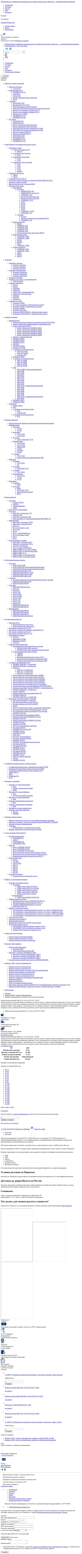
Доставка (8, 7)
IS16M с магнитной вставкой (23, 788)
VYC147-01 (17, 88)
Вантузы (12, 845)
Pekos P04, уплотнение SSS (22, 542)
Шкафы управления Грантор (18, 908)
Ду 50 (7, 1078)
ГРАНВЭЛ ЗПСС (19, 340)
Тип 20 (15, 812)
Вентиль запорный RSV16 (22, 132)
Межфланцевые (14, 321)
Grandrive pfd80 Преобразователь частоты (27, 904)
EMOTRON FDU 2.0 (20, 906)
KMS (10, 774)
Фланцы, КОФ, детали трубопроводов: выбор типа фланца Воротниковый (30, 1440)
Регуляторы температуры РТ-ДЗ (20, 632)
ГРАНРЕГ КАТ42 (19, 740)
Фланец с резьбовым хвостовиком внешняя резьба (26, 977)
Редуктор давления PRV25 (22, 737)
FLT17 (23, 202)
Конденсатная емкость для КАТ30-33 (25, 702)
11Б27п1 (15, 504)
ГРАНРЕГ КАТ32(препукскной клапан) (26, 742)
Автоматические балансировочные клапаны (28, 646)
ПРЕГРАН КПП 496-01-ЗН (22, 576)
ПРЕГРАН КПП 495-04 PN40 (23, 616)
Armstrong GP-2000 (19, 724)
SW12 (19, 155)
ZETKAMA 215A (19, 137)
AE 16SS (16, 861)
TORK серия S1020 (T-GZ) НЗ (27, 890)
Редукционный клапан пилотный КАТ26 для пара (30, 711)
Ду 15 (7, 1069)
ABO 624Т (20, 382)
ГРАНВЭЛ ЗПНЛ (19, 346)
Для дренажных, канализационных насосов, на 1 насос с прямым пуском (38, 910)
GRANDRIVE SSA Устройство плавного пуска (29, 928)
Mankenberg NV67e (19, 641)
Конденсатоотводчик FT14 (30, 197)
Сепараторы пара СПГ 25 (17, 178)
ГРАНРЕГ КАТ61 (19, 722)
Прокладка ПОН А (15, 979)
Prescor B (16, 589)
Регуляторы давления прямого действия (22, 699)
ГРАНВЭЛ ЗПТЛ (18, 342)
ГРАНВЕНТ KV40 (19, 117)
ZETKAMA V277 (23, 468)
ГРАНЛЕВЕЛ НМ (19, 843)
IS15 (14, 794)
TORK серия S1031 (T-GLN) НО (28, 888)
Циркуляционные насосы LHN (23, 951)
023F (18, 411)
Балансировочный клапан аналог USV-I (30, 657)
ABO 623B (20, 377)
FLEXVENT (17, 863)
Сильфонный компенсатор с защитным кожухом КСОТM (28, 767)
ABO (14, 368)
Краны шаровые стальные (18, 540)
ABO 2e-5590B (22, 360)
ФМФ (15, 790)
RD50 (19, 485)
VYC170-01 (21, 434)
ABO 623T (20, 378)
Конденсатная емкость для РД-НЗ (24, 700)
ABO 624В (20, 380)
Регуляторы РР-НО (19, 751)
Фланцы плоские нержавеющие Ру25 (21, 976)
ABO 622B (20, 373)
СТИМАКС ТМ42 (23, 245)
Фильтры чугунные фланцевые (19, 785)
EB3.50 (15, 869)
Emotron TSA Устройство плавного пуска (27, 930)
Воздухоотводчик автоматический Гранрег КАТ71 (30, 854)
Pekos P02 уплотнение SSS (22, 517)
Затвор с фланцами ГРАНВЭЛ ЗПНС (29, 335)
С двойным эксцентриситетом (23, 358)
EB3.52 (15, 871)
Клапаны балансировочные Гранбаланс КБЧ (32, 661)
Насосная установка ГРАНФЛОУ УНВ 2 (26, 954)
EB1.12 (15, 865)
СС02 (19, 159)
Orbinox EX (17, 299)
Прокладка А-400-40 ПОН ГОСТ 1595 (18, 1405)
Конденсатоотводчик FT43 (30, 198)
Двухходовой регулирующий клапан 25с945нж (29, 682)
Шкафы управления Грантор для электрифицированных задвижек (31, 820)
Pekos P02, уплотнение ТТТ (22, 513)
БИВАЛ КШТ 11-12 (19, 553)
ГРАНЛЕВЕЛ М (18, 842)
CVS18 (19, 430)
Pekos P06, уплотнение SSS (22, 524)
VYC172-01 (21, 436)
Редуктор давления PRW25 (22, 738)
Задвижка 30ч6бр (19, 308)
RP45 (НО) (16, 735)
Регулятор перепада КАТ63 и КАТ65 (25, 704)
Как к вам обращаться (8, 1518)
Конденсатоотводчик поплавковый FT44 (35, 218)
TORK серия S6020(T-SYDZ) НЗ (28, 897)
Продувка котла (14, 623)
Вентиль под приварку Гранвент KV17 (26, 112)
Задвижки (12, 826)
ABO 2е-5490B (22, 362)
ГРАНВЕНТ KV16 (19, 141)
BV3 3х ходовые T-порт (21, 535)
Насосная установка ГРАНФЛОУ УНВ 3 (26, 956)
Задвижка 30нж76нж (20, 276)
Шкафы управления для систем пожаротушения (25, 829)
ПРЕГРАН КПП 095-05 (21, 607)
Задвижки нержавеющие (17, 270)
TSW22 (19, 254)
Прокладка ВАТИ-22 (16, 981)
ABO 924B (20, 387)
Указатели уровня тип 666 (18, 182)
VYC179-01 (21, 463)
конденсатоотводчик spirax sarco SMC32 (30, 233)
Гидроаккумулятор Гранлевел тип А (25, 876)
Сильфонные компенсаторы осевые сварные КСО (26, 770)
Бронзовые (16, 432)
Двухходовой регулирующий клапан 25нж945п (29, 679)
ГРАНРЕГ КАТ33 (19, 747)
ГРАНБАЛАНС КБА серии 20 (27, 648)
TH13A (19, 256)
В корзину (9, 1384)
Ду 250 (7, 1091)
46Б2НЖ (16, 813)
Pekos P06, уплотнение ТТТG (23, 522)
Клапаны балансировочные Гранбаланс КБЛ (32, 659)
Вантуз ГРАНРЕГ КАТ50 (21, 847)
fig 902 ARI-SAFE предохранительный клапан (28, 569)
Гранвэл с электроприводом (22, 337)
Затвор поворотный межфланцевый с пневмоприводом (32, 324)
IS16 (14, 786)
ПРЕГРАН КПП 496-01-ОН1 (22, 574)
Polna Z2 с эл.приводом (25, 670)
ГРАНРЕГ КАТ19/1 (19, 713)
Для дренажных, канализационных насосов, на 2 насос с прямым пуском (38, 912)
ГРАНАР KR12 (18, 281)
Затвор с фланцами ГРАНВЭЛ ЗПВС (29, 330)
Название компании (7, 1528)
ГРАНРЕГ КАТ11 (19, 731)
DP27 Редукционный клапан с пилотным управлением (31, 708)
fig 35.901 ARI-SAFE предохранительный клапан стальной (33, 580)
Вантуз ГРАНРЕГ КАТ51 (21, 849)
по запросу (4, 1111)
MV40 (15, 99)
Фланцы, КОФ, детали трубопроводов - (18, 995)
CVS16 (19, 429)
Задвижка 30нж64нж (20, 274)
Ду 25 (7, 1073)
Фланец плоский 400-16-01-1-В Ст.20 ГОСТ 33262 (22, 1413)
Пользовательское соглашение (19, 1500)
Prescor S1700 (17, 596)
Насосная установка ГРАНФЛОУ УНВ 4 (26, 958)
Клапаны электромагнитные (18, 883)
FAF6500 (16, 297)
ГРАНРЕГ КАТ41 (19, 755)
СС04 (19, 169)
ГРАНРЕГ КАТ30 (19, 760)
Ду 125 (7, 1086)
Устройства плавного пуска (18, 924)
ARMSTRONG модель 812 (30, 193)
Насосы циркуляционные (17, 947)
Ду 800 (7, 1104)
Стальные (12, 101)
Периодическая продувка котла (23, 626)
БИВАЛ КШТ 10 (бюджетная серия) (25, 551)
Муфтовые (12, 459)
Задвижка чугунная (15, 301)
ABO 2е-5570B (22, 364)
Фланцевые (13, 404)
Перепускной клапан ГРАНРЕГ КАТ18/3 (27, 720)
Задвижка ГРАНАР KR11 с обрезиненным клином (30, 314)
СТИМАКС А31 (26, 220)
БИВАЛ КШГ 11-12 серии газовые (24, 549)
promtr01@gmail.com (8, 22)
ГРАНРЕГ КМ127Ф (19, 695)
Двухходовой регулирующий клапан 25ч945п (28, 675)
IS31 (14, 803)
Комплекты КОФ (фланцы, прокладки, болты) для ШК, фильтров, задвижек (35, 986)
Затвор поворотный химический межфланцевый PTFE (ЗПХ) (34, 322)
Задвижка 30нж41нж (20, 272)
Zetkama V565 (17, 515)
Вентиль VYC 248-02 (20, 114)
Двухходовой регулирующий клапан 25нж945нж (29, 684)
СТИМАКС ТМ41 (23, 236)
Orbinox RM (21, 447)
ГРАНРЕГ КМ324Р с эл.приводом (24, 664)
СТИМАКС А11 (26, 213)
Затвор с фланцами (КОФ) (22, 326)
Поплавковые (17, 188)
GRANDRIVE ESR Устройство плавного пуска (29, 926)
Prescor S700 (17, 598)
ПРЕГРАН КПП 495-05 (21, 605)
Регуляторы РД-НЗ (19, 744)
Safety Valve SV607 (19, 565)
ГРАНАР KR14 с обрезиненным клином (26, 828)
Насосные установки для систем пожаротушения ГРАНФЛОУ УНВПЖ (33, 822)
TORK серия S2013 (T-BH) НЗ (27, 892)
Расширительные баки (16, 836)
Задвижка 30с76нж (19, 268)
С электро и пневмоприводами (19, 662)
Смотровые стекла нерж (21, 157)
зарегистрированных (21, 1114)
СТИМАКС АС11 (27, 200)
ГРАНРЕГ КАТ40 (19, 733)
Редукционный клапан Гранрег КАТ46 (26, 715)
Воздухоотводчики (15, 858)
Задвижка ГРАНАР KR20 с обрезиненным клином (30, 312)
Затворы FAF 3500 (19, 348)
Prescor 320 (16, 592)
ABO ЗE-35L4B (22, 351)
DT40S (19, 240)
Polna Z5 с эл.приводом (25, 673)
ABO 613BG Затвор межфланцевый (29, 369)
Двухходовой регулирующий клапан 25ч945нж (29, 680)
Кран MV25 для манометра (18, 510)
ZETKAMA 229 (18, 123)
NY (18, 465)
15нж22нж (16, 94)
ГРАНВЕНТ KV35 (19, 92)
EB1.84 (15, 872)
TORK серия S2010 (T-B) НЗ (26, 894)
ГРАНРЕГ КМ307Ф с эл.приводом (24, 690)
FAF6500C (16, 288)
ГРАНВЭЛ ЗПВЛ (18, 357)
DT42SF (19, 242)
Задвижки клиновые (16, 278)
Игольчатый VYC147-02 (21, 105)
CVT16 (19, 477)
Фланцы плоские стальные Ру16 (20, 967)
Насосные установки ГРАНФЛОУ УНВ (22, 952)
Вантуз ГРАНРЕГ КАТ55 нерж (23, 851)
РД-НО (15, 758)
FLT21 (23, 206)
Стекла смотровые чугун (21, 150)
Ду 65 (7, 1080)
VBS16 (15, 177)
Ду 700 (7, 1102)
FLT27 (23, 209)
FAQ (6, 10)
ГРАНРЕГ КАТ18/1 (19, 718)
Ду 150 (7, 1087)
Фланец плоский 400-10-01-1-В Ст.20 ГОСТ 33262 (22, 1387)
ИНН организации (7, 1524)
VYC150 (16, 643)
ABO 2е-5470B (22, 366)
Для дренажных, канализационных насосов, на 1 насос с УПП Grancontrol (38, 914)
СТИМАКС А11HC (27, 211)
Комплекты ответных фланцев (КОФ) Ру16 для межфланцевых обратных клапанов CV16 (39, 985)
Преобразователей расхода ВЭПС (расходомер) (25, 923)
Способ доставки (6, 1530)
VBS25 (15, 175)
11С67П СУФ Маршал (20, 546)
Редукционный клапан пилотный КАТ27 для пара (30, 709)
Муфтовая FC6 (14, 776)
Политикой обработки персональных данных (51, 1512)
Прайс (11, 1495)
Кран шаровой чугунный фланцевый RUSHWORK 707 (32, 519)
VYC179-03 (21, 476)
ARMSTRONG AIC (27, 191)
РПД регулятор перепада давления (24, 726)
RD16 (19, 494)
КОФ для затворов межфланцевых (20, 983)
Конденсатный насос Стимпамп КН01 (22, 184)
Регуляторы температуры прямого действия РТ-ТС (26, 630)
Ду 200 (7, 1089)
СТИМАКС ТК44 (23, 251)
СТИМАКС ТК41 (23, 249)
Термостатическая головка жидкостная (22, 940)
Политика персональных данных (20, 1498)
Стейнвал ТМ (21, 355)
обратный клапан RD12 (25, 492)
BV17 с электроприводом (21, 533)
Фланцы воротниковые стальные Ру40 (22, 972)
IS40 (14, 799)
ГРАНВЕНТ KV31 (19, 139)
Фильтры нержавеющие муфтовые (20, 804)
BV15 (15, 537)
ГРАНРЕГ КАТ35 (19, 749)
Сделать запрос (10, 26)
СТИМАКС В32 (22, 227)
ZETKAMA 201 (18, 121)
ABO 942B (20, 389)
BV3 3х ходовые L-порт (21, 528)
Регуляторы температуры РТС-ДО (20, 633)
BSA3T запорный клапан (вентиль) (25, 107)
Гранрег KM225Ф (19, 691)
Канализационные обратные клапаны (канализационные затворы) (31, 423)
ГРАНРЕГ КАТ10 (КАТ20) (22, 729)
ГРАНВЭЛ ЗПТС (18, 400)
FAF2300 (20, 450)
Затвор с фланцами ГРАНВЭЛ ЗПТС (29, 328)
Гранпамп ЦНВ (18, 949)
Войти (7, 28)
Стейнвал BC (21, 413)
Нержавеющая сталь (16, 90)
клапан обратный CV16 (25, 439)
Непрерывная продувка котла (23, 624)
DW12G (19, 151)
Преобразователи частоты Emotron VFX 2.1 (27, 903)
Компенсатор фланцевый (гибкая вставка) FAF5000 (26, 769)
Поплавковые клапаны (16, 635)
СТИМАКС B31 (22, 225)
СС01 (19, 164)
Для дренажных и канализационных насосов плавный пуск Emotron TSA (38, 915)
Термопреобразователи (16, 921)
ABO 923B (20, 384)
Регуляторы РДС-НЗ (20, 746)
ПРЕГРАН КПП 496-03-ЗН (22, 581)
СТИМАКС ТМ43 (23, 238)
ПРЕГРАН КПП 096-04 (21, 610)
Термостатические (19, 247)
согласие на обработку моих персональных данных (50, 1547)
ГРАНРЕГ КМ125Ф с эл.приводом (24, 697)
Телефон (4, 1522)
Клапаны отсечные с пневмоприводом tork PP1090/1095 (32, 686)
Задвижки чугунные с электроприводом (22, 279)
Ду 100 (7, 1084)
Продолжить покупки (8, 41)
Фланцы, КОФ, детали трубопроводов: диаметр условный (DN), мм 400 (29, 1438)
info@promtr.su (10, 46)
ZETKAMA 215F (18, 103)
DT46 (19, 244)
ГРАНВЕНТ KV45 (19, 116)
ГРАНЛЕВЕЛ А (18, 838)
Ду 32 (7, 1075)
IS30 (14, 806)
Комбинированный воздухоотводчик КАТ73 (28, 856)
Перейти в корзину (22, 41)
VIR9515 (20, 655)
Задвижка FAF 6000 (19, 310)
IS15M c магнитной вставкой (23, 795)
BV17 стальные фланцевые (22, 548)
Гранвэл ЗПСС (18, 405)
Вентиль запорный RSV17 (22, 134)
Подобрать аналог (7, 1035)
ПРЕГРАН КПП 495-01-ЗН (22, 571)
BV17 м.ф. (16, 529)
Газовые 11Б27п (18, 502)
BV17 (15, 538)
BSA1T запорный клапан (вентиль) (25, 125)
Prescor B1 (16, 590)
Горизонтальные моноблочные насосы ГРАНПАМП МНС (29, 960)
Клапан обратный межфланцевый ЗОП (30, 458)
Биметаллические (19, 222)
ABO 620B (20, 371)
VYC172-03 (21, 445)
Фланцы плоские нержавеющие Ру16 (21, 974)
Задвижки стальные (15, 263)
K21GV (15, 285)
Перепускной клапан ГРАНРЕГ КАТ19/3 (27, 717)
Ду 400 (7, 1097)
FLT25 (23, 207)
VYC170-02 (21, 456)
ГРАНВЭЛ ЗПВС (19, 402)
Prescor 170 (16, 601)
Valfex (15, 508)
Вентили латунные (15, 87)
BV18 (15, 531)
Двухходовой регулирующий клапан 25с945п (28, 677)
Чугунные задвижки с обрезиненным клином (28, 305)
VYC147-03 (17, 96)
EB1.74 (15, 867)
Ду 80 (7, 1082)
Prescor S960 (17, 594)
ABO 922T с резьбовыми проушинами (30, 396)
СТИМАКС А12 (26, 195)
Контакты (8, 12)
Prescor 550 (16, 603)
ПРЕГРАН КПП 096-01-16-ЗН (23, 572)
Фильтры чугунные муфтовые (19, 792)
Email (3, 1520)
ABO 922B (20, 398)
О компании (9, 5)
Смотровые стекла (15, 148)
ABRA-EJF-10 (13, 772)
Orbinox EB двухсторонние (22, 294)
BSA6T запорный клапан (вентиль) (25, 98)
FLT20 (23, 204)
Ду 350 (7, 1095)
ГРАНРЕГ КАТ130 (19, 753)
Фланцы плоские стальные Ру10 (20, 968)
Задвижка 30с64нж (19, 267)
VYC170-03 (21, 443)
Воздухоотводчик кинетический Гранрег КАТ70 (29, 852)
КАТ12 (15, 860)
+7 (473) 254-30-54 (21, 46)
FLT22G (23, 216)
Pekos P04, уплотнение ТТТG (23, 544)
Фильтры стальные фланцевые (19, 797)
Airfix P (15, 840)
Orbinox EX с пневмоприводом (23, 292)
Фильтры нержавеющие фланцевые (21, 801)
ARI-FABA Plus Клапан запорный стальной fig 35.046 (31, 108)
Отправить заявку (7, 1486)
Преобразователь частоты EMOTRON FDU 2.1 (29, 901)
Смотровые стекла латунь (21, 153)
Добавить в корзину (8, 1120)
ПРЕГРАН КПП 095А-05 (21, 587)
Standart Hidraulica (19, 506)
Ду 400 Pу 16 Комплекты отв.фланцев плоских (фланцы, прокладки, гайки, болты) (33, 1422)
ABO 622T (20, 375)
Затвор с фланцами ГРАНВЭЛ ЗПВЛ (29, 331)
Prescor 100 (16, 600)
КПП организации (7, 1526)
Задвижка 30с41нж (19, 265)
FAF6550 (16, 296)
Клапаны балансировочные (18, 644)
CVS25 (19, 479)
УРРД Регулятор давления (22, 756)
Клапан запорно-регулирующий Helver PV (27, 693)
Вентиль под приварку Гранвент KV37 (26, 110)
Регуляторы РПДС (19, 727)
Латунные (16, 427)
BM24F (19, 224)
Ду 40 (7, 1077)
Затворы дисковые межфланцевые (20, 824)
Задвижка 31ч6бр (19, 303)
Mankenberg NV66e (19, 639)
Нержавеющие (18, 441)
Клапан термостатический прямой (20, 937)
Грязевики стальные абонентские (20, 808)
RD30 (19, 488)
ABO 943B (20, 391)
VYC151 (16, 637)
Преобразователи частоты (17, 899)
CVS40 (19, 452)
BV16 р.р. (16, 526)
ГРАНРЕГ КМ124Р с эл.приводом (24, 666)
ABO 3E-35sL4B (22, 353)
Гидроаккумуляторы (16, 874)
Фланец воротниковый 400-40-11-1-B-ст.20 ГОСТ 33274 (24, 1396)
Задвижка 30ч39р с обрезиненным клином (27, 306)
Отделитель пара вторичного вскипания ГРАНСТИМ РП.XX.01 (31, 180)
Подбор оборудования (12, 72)
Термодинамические (20, 235)
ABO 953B (20, 395)
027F (18, 416)
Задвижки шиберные (16, 283)
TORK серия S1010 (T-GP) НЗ (27, 886)
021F (14, 407)
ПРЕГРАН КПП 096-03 (21, 583)
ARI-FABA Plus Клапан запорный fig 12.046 (28, 128)
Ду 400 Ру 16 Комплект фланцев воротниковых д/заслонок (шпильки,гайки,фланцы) (34, 1375)
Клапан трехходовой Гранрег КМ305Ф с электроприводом (33, 688)
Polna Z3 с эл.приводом (25, 671)
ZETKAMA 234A (19, 135)
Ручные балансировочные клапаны (25, 652)
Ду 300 (7, 1093)
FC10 (10, 778)
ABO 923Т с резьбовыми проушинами (30, 386)
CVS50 (19, 448)
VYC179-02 (21, 472)
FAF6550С (16, 290)
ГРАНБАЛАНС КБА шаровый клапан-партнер (33, 650)
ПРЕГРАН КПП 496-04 (21, 612)
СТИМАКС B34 (22, 231)
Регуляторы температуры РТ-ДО (20, 628)
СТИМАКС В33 (22, 229)
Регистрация (9, 29)
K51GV (15, 287)
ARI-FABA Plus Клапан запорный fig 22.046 (28, 130)
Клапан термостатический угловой (21, 938)
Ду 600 (7, 1100)
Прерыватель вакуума (16, 173)
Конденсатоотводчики (16, 186)
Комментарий (5, 1543)
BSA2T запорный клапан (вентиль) (25, 126)
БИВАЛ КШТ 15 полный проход (24, 555)
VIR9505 (20, 653)
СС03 (19, 160)
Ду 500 (7, 1098)
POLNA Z (16, 668)
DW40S (19, 171)
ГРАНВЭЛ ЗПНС (19, 339)
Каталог (5, 76)
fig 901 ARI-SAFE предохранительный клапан (28, 567)
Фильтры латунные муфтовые (19, 810)
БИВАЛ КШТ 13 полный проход (24, 557)
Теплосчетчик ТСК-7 (16, 917)
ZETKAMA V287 (23, 490)
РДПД (15, 706)
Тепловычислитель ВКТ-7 (18, 919)
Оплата (7, 9)
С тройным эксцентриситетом (23, 349)
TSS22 (19, 253)
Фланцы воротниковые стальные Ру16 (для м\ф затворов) (28, 970)
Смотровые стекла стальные (22, 162)
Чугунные (12, 119)
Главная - (8, 993)
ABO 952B (20, 393)
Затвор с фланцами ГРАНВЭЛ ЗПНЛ (29, 333)
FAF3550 (16, 344)
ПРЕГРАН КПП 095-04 (21, 614)
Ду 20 (7, 1071)
